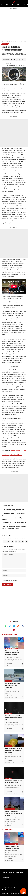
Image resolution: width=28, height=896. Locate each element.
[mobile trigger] (3, 1)
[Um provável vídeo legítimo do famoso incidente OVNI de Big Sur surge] (14, 708)
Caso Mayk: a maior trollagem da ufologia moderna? (12, 519)
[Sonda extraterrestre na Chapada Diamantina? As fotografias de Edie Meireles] (14, 740)
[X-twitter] (3, 887)
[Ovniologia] (12, 1)
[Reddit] (23, 891)
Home (3, 41)
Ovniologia (8, 63)
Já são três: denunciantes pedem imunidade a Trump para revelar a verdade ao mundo (13, 510)
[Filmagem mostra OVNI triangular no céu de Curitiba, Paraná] (14, 773)
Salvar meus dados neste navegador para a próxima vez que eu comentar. (13, 579)
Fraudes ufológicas (10, 809)
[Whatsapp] (5, 626)
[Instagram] (14, 887)
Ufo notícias (7, 41)
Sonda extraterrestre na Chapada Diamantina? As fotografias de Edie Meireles (13, 750)
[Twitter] (10, 626)
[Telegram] (14, 626)
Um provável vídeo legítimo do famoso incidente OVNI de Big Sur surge (13, 718)
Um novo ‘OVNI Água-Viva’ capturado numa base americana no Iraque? (13, 813)
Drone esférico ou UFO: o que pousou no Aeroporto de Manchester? (12, 685)
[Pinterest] (14, 630)
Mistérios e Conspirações (11, 648)
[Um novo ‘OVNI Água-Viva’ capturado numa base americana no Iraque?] (14, 803)
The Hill (9, 535)
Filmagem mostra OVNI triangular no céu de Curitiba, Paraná (13, 782)
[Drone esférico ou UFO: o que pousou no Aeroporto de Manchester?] (14, 675)
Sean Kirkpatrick (18, 159)
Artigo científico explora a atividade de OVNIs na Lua (14, 514)
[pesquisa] (22, 1)
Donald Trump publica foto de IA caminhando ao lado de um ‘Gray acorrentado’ (14, 523)
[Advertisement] (14, 24)
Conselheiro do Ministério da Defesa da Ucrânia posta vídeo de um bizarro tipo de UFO (14, 527)
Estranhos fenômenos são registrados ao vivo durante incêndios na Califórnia (12, 653)
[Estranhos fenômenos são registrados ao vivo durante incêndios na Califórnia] (14, 643)
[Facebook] (22, 626)
